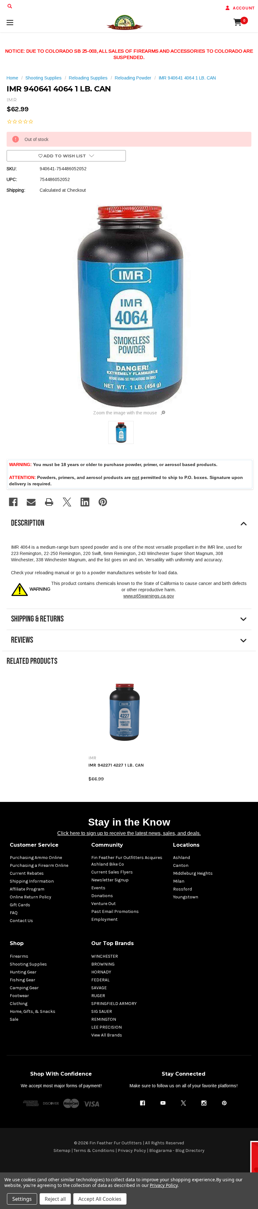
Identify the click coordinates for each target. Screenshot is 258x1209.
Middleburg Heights (193, 873)
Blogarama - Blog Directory (177, 1150)
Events (98, 888)
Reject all (55, 1198)
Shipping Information (32, 881)
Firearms (19, 956)
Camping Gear (24, 987)
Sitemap (61, 1150)
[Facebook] (13, 502)
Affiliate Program (27, 889)
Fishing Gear (22, 980)
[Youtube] (163, 1103)
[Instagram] (204, 1103)
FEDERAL (100, 980)
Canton (180, 865)
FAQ (14, 912)
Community (107, 845)
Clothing (18, 1003)
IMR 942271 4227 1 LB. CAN (116, 765)
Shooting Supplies (28, 964)
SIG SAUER (101, 1011)
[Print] (49, 502)
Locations (186, 845)
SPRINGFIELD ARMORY (114, 1003)
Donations (102, 895)
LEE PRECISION (106, 1027)
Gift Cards (20, 905)
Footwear (19, 995)
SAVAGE (99, 987)
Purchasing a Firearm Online (39, 865)
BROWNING (103, 964)
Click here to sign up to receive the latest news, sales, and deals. (129, 833)
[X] (67, 502)
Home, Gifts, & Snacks (32, 1011)
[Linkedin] (85, 502)
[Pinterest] (102, 502)
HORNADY (101, 972)
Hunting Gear (23, 972)
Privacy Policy (132, 1150)
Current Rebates (27, 873)
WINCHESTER (104, 956)
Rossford (182, 889)
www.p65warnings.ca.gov (148, 596)
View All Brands (106, 1035)
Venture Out (103, 903)
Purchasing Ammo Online (36, 857)
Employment (104, 919)
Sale (14, 1019)
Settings (22, 1198)
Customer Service (34, 845)
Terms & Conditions (94, 1150)
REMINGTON (103, 1019)
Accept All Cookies (99, 1198)
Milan (178, 881)
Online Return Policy (30, 897)
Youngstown (185, 897)
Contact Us (21, 920)
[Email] (31, 502)
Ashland (181, 857)
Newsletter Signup (110, 880)
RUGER (98, 995)
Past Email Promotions (115, 911)
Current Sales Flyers (112, 872)
